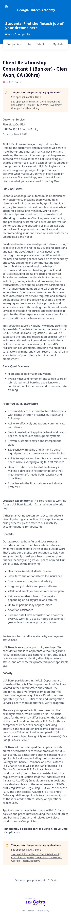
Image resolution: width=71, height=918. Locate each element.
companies (14, 44)
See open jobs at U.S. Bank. (26, 97)
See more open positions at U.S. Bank (35, 880)
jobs (28, 44)
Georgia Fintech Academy (36, 10)
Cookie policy (43, 910)
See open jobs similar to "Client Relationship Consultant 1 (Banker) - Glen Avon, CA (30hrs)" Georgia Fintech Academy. (36, 105)
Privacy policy (28, 910)
